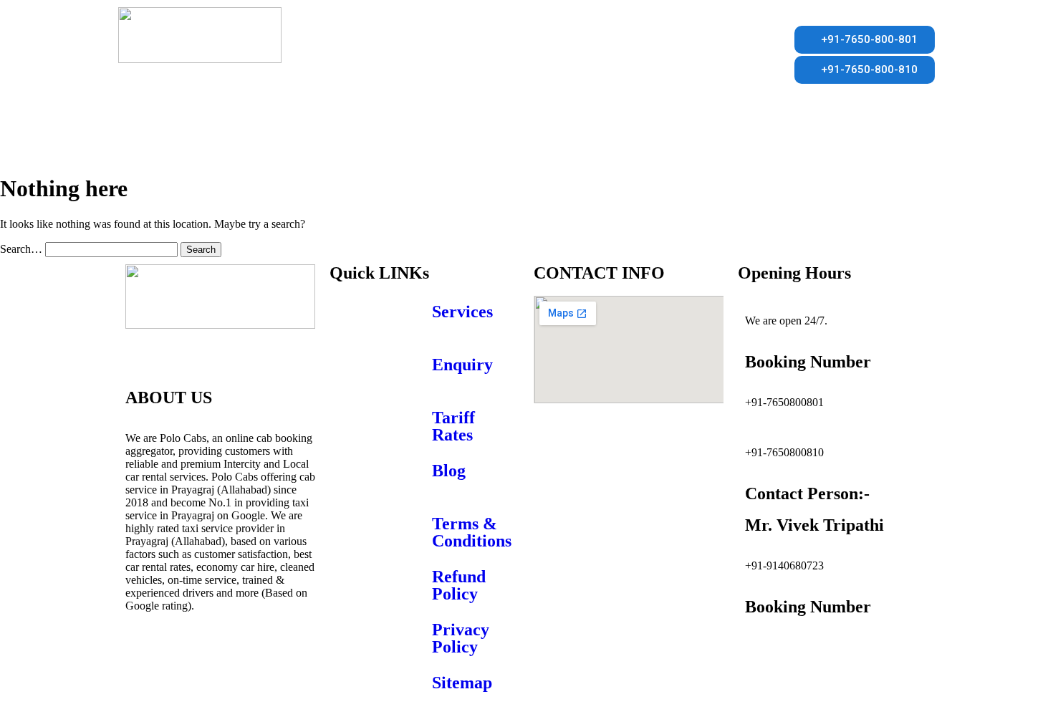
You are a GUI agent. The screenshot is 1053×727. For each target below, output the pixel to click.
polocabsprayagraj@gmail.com (815, 647)
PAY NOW (593, 134)
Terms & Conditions (471, 532)
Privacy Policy (460, 638)
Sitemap (462, 682)
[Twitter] (182, 656)
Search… (21, 249)
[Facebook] (143, 656)
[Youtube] (143, 695)
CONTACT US (500, 134)
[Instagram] (221, 656)
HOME (150, 134)
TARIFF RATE (399, 134)
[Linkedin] (259, 656)
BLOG (664, 134)
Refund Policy (459, 585)
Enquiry (462, 364)
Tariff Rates (453, 426)
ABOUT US (226, 134)
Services (462, 311)
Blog (449, 470)
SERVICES (311, 134)
